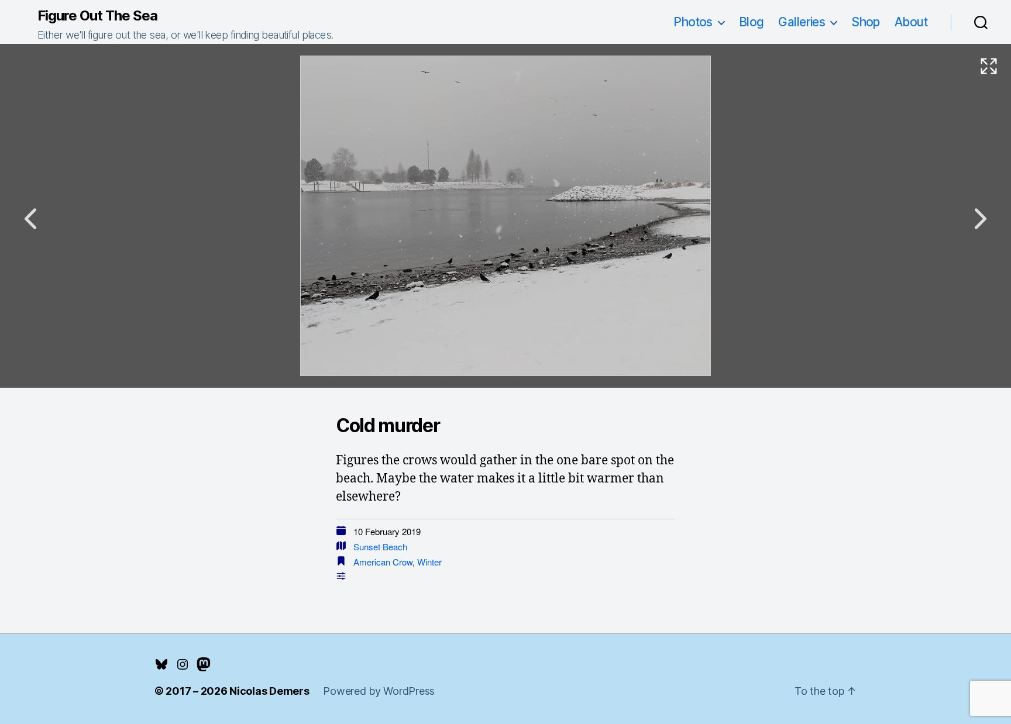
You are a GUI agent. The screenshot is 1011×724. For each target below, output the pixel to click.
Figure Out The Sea (97, 16)
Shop (865, 22)
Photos (693, 22)
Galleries (801, 22)
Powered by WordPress (379, 691)
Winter (429, 562)
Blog (751, 22)
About (911, 22)
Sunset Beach (380, 546)
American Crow (382, 562)
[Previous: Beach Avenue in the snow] (30, 218)
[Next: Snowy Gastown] (980, 218)
